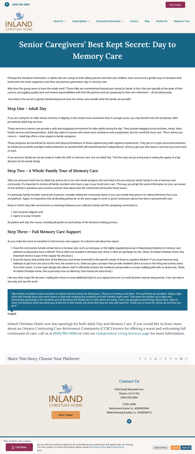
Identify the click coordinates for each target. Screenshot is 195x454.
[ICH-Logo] (66, 384)
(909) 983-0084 (21, 4)
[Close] (32, 446)
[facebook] (7, 4)
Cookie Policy (117, 447)
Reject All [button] (186, 448)
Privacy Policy (99, 447)
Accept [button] (175, 448)
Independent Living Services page (123, 333)
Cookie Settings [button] (160, 448)
